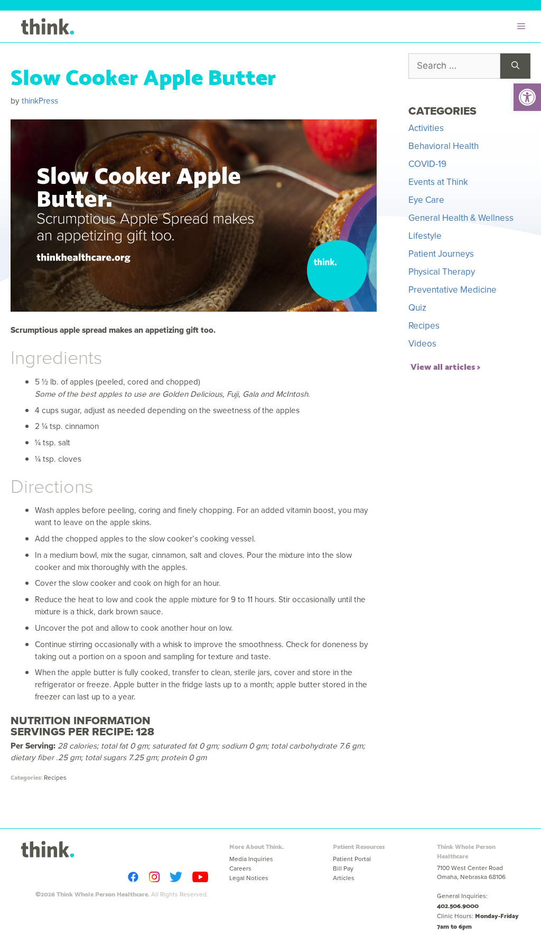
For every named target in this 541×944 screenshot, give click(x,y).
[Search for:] (454, 66)
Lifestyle (425, 235)
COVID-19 (427, 164)
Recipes (55, 777)
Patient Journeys (441, 253)
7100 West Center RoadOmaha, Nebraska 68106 (471, 872)
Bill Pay (343, 868)
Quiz (417, 307)
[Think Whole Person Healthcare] (47, 26)
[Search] (515, 66)
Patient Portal (352, 859)
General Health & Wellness (461, 218)
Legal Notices (248, 878)
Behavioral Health (443, 146)
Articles (344, 878)
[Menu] (524, 26)
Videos (422, 343)
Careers (240, 868)
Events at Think (438, 182)
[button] (527, 97)
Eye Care (426, 200)
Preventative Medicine (452, 289)
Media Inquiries (251, 859)
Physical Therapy (441, 271)
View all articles (443, 365)
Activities (426, 128)
